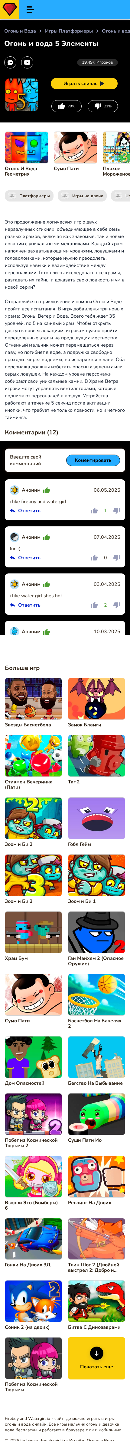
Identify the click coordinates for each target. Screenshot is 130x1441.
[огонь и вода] (9, 9)
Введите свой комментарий (25, 460)
